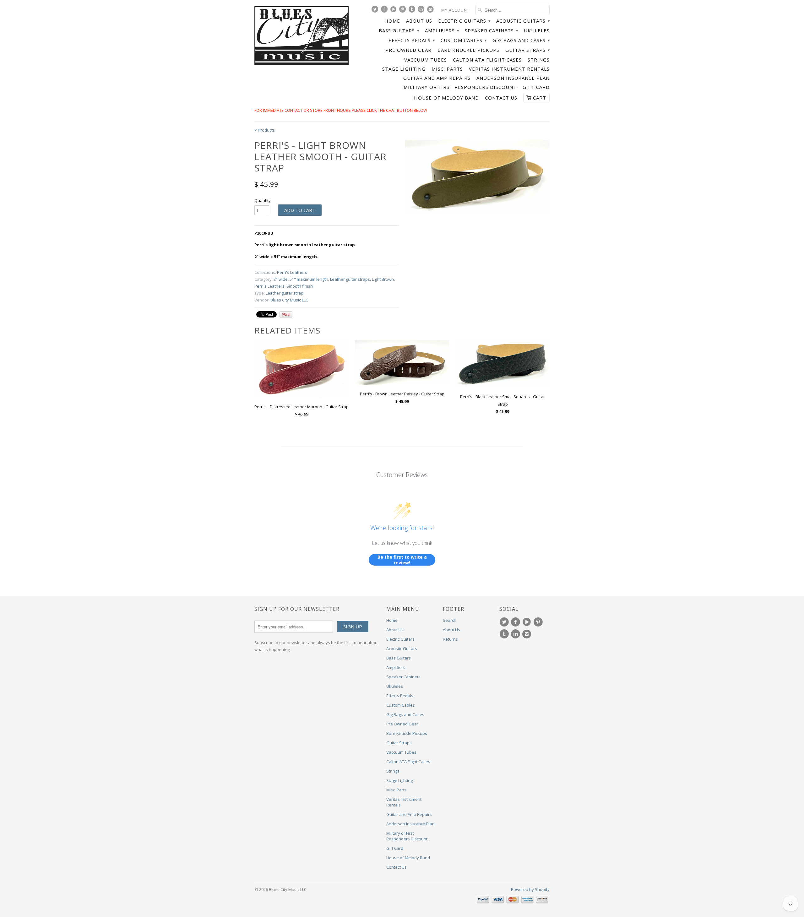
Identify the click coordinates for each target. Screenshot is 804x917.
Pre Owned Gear (408, 50)
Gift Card (536, 87)
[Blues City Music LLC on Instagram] (431, 11)
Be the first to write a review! (402, 560)
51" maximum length (309, 279)
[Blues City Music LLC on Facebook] (385, 11)
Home (392, 21)
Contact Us (501, 98)
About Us (419, 21)
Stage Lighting (404, 69)
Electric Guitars (464, 21)
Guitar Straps (527, 50)
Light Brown (383, 279)
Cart (539, 98)
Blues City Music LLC (289, 300)
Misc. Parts (447, 69)
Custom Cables (463, 40)
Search (449, 620)
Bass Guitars (399, 31)
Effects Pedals (411, 40)
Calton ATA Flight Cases (487, 60)
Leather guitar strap (284, 293)
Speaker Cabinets (491, 31)
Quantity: (263, 200)
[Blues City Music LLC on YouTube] (394, 11)
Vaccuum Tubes (425, 60)
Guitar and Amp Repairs (436, 78)
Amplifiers (442, 31)
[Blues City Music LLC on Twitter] (376, 11)
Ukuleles (537, 31)
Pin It (286, 314)
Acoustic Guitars (523, 21)
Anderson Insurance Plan (513, 78)
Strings (539, 60)
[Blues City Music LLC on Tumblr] (413, 11)
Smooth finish (299, 286)
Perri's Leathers (292, 272)
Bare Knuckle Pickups (468, 50)
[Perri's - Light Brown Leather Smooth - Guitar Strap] (477, 177)
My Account (455, 10)
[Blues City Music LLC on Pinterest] (403, 11)
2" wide (281, 279)
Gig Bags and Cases (521, 40)
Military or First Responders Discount (460, 87)
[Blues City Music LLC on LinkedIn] (422, 11)
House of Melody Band (446, 98)
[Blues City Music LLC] (301, 37)
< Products (264, 130)
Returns (450, 639)
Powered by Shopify (530, 889)
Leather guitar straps (350, 279)
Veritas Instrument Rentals (509, 69)
